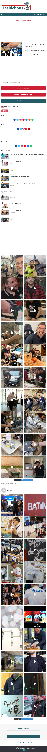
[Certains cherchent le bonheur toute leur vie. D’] (35, 266)
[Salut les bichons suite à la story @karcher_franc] (12, 444)
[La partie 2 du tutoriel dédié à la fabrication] (12, 422)
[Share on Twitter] (34, 54)
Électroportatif (26, 42)
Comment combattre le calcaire (16, 196)
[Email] (40, 14)
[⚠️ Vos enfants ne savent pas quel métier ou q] (12, 572)
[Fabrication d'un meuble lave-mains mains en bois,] (35, 377)
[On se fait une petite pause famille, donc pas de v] (12, 266)
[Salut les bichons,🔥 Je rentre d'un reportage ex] (12, 288)
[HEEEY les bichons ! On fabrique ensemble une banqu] (12, 310)
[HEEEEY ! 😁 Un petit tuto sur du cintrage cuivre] (35, 310)
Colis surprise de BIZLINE (15, 161)
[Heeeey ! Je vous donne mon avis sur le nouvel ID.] (12, 377)
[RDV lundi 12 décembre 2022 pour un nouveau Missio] (35, 400)
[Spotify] (43, 14)
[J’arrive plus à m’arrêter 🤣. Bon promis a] (35, 422)
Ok (23, 750)
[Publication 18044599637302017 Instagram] (12, 550)
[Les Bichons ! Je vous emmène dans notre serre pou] (12, 467)
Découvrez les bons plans (23, 88)
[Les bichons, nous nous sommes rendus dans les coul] (35, 706)
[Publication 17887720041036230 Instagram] (35, 527)
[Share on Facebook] (33, 54)
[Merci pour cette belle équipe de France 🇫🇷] (35, 594)
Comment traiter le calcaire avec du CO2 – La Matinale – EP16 (23, 183)
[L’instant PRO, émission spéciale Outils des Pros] (5, 178)
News (32, 42)
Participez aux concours (23, 101)
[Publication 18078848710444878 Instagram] (12, 661)
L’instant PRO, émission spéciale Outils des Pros (20, 176)
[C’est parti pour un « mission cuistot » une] (35, 355)
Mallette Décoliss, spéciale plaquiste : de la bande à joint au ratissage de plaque (27, 154)
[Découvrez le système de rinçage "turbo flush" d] (35, 661)
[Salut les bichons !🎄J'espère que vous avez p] (12, 355)
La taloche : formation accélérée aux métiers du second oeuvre (23, 218)
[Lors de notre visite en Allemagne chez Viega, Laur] (35, 639)
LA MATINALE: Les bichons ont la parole (23, 94)
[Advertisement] (23, 32)
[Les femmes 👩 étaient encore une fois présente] (12, 594)
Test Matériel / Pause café (40, 42)
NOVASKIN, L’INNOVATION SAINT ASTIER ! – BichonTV (21, 169)
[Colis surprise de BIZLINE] (5, 163)
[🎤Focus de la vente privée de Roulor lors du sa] (12, 505)
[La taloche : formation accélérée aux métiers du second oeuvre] (5, 220)
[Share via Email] (37, 54)
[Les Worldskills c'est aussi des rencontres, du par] (35, 572)
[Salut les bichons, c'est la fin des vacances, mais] (12, 639)
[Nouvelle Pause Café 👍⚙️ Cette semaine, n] (35, 684)
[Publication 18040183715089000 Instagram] (35, 617)
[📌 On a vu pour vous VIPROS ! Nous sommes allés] (35, 505)
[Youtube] (38, 14)
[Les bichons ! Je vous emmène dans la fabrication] (35, 444)
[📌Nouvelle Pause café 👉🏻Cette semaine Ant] (12, 527)
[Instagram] (37, 14)
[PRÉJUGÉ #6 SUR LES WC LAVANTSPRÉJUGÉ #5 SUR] (12, 706)
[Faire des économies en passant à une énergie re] (12, 684)
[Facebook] (34, 14)
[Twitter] (17, 120)
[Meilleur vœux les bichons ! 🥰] (35, 333)
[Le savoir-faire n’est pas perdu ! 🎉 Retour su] (12, 617)
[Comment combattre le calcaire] (5, 198)
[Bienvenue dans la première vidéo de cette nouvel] (35, 288)
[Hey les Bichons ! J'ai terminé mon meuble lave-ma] (12, 333)
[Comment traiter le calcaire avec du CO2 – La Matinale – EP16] (5, 185)
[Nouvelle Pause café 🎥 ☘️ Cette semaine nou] (35, 550)
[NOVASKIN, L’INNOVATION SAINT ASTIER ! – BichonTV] (5, 171)
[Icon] (11, 49)
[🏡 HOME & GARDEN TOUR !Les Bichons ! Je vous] (35, 467)
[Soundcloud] (41, 14)
